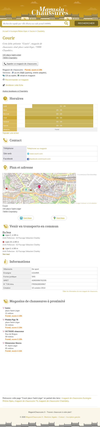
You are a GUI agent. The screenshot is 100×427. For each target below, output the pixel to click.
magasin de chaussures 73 (26, 401)
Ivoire (7, 308)
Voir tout (6, 254)
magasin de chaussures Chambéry (54, 401)
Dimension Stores (13, 343)
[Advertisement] (75, 53)
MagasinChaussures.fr (50, 10)
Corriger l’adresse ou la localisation (86, 203)
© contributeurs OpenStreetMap (87, 174)
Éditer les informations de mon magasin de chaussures (80, 291)
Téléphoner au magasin (37, 148)
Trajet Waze (27, 218)
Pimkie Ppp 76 (11, 320)
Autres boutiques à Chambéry (15, 91)
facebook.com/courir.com (40, 159)
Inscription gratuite (73, 417)
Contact (62, 417)
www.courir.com (36, 154)
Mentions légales (50, 417)
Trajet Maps (60, 218)
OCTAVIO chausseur (14, 331)
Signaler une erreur (11, 133)
